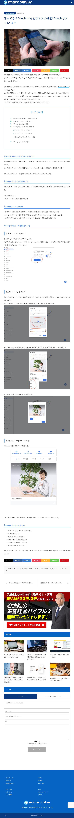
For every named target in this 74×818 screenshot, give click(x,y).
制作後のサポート (10, 783)
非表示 (40, 112)
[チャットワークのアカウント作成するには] (60, 646)
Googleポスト (55, 568)
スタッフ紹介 (41, 783)
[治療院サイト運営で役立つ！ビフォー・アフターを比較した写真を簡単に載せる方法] (14, 669)
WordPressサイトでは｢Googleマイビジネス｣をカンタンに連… (14, 656)
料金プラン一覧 (9, 778)
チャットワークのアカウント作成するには (59, 656)
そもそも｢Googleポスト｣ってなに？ (25, 118)
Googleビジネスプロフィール (44, 568)
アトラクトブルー (39, 815)
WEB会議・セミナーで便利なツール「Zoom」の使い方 (59, 679)
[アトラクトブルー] (37, 802)
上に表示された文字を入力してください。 (37, 743)
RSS (5, 815)
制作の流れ (8, 780)
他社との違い (9, 789)
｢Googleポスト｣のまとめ (21, 142)
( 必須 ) (8, 711)
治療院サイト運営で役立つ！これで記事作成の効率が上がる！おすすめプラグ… (36, 657)
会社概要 (40, 780)
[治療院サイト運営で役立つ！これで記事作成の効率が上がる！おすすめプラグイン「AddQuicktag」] (37, 646)
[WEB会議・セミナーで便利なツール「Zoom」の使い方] (60, 669)
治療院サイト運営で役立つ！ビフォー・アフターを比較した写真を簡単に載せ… (13, 680)
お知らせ (40, 794)
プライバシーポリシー (43, 792)
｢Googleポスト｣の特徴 (20, 124)
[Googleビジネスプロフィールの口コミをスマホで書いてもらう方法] (37, 669)
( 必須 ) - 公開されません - (13, 716)
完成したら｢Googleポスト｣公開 (25, 137)
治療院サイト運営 (10, 13)
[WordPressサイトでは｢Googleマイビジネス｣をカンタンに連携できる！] (14, 646)
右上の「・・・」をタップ (23, 130)
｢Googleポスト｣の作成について (23, 126)
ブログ (39, 789)
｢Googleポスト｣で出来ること (23, 121)
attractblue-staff (15, 568)
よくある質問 (9, 794)
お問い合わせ (9, 792)
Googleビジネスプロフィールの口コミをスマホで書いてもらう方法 (36, 678)
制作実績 (40, 778)
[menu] (71, 2)
